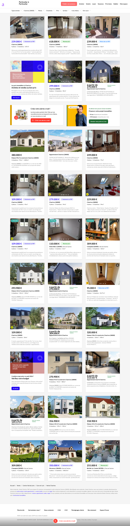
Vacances (101, 4)
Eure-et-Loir (40, 485)
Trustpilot (44, 515)
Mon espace (124, 4)
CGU (59, 510)
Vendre (88, 4)
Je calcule (15, 388)
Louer (94, 4)
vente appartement (29, 491)
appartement (39, 493)
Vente (18, 485)
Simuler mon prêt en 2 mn (98, 121)
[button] (24, 36)
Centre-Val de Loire (28, 485)
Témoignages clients (77, 510)
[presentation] (12, 28)
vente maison (20, 491)
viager (50, 491)
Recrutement (92, 510)
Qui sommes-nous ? (34, 510)
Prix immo (108, 4)
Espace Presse (104, 510)
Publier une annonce (69, 4)
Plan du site (20, 510)
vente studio (39, 491)
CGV (66, 510)
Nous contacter (49, 510)
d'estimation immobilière (19, 495)
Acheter (81, 4)
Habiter (115, 4)
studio (45, 493)
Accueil (12, 485)
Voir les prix (16, 97)
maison (34, 493)
